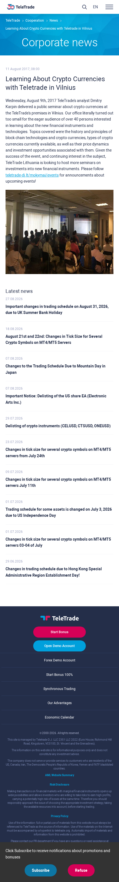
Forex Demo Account (59, 660)
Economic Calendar (59, 717)
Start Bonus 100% (59, 675)
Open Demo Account (59, 646)
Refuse (81, 870)
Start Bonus (59, 632)
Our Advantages (60, 703)
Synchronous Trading (59, 689)
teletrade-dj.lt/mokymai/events (32, 175)
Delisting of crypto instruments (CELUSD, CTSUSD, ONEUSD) (58, 426)
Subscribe (41, 870)
